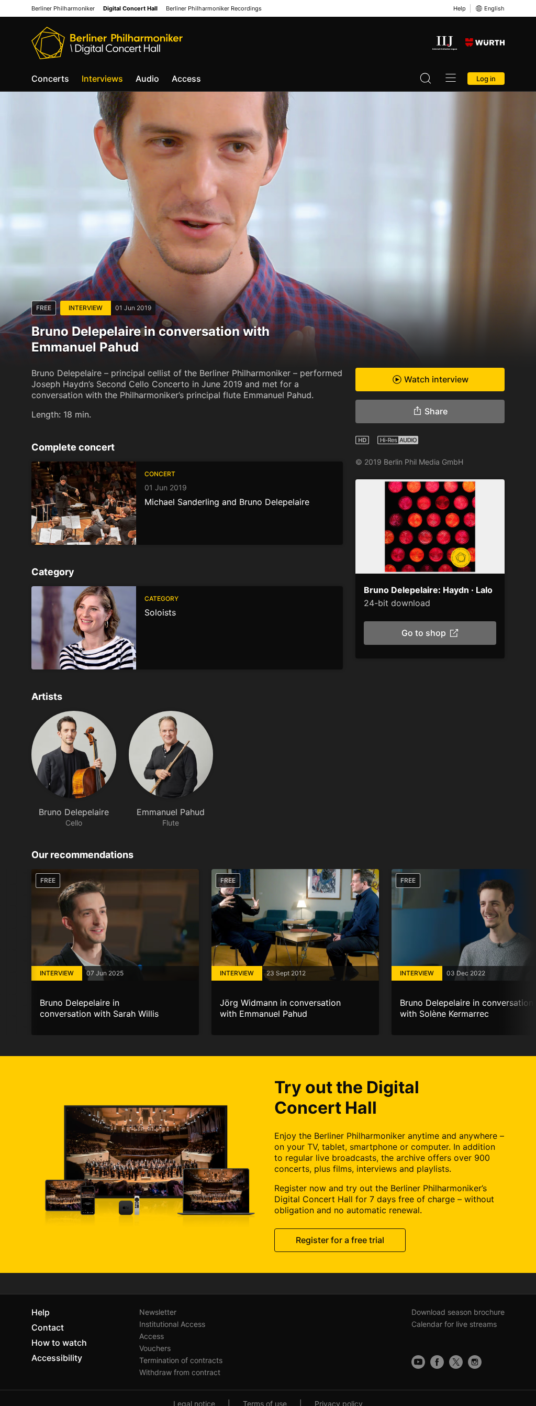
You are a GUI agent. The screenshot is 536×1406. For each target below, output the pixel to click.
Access (186, 78)
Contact (47, 1327)
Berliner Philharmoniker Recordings (214, 8)
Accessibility (56, 1358)
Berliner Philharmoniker (63, 8)
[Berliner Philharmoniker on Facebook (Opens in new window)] (437, 1362)
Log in (486, 78)
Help (459, 8)
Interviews (102, 78)
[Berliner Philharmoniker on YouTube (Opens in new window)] (418, 1362)
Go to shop (423, 633)
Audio (147, 78)
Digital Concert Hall (130, 8)
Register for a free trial (340, 1240)
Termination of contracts (180, 1360)
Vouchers (155, 1348)
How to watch (59, 1342)
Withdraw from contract (179, 1372)
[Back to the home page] (107, 43)
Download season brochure (458, 1312)
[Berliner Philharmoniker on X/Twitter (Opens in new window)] (456, 1362)
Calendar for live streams (454, 1324)
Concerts (50, 78)
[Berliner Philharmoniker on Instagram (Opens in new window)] (475, 1362)
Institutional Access (172, 1324)
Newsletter (157, 1312)
